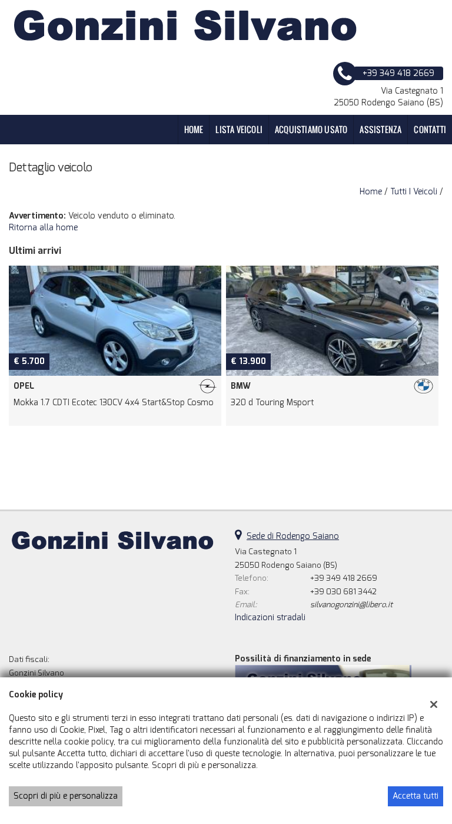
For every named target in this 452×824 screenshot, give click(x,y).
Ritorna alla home (43, 227)
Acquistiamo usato (311, 129)
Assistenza (380, 129)
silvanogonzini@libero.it (351, 605)
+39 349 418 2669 (343, 578)
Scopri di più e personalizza (66, 796)
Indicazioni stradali (270, 617)
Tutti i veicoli (413, 191)
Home (194, 129)
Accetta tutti (415, 796)
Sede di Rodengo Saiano (293, 536)
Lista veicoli (238, 129)
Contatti (430, 129)
